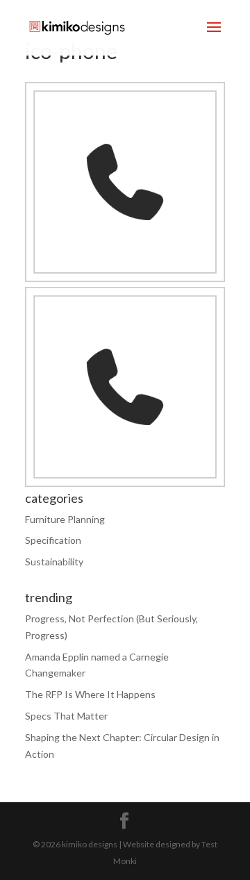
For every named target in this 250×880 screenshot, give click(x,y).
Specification (53, 540)
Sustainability (54, 561)
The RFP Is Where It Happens (90, 694)
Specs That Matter (66, 716)
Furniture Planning (65, 519)
